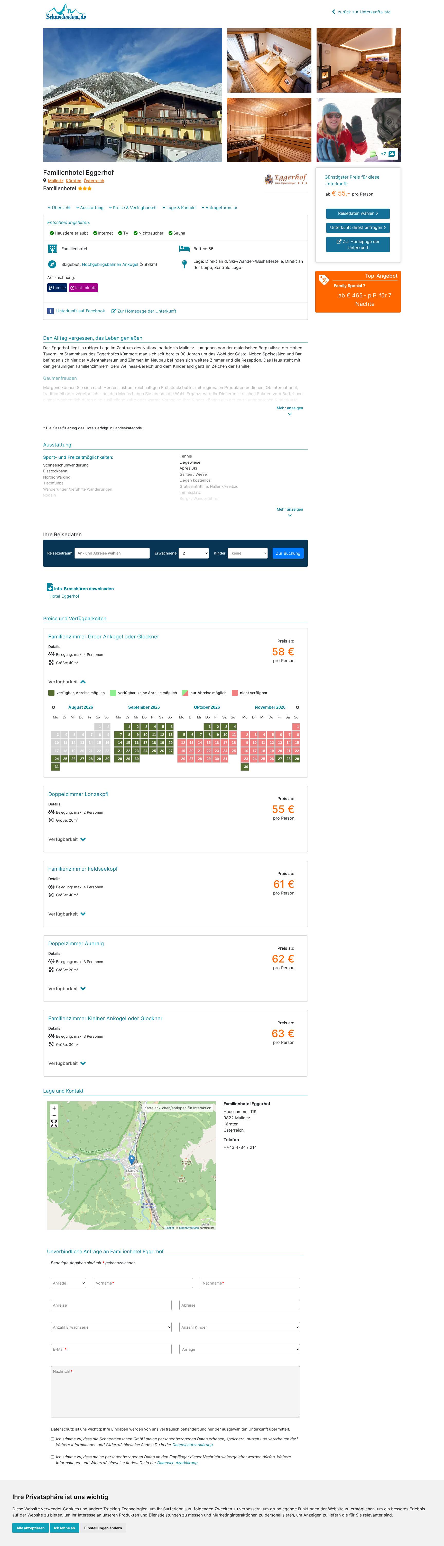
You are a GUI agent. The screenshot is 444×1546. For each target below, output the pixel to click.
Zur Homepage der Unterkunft (146, 311)
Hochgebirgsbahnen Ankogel (110, 264)
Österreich (94, 180)
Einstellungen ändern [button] (103, 1528)
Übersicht (61, 207)
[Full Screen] (54, 1123)
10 (145, 735)
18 (154, 743)
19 (162, 743)
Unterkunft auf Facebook (80, 310)
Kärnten (73, 180)
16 (137, 743)
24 (57, 759)
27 (82, 759)
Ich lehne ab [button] (64, 1528)
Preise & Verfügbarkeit (134, 207)
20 (171, 743)
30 (107, 759)
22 (128, 751)
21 (120, 751)
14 (120, 743)
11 (154, 735)
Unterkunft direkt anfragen (356, 227)
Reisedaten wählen (357, 213)
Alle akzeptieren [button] (30, 1528)
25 (65, 759)
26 (73, 759)
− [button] (54, 1116)
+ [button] (54, 1108)
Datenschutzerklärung (192, 1444)
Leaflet (169, 1228)
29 (99, 759)
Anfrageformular (220, 207)
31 (57, 767)
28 (91, 759)
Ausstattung (91, 207)
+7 (383, 153)
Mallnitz (55, 180)
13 (171, 735)
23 (137, 751)
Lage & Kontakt (180, 207)
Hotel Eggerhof (64, 596)
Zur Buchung (288, 553)
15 (128, 743)
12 (162, 735)
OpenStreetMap (189, 1228)
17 (145, 743)
